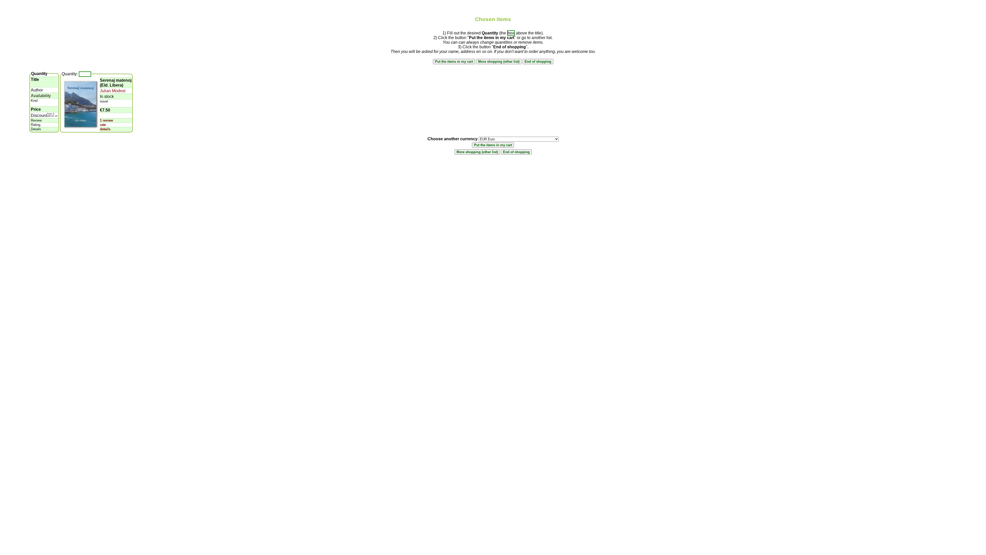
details (105, 129)
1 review (106, 120)
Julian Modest (112, 91)
